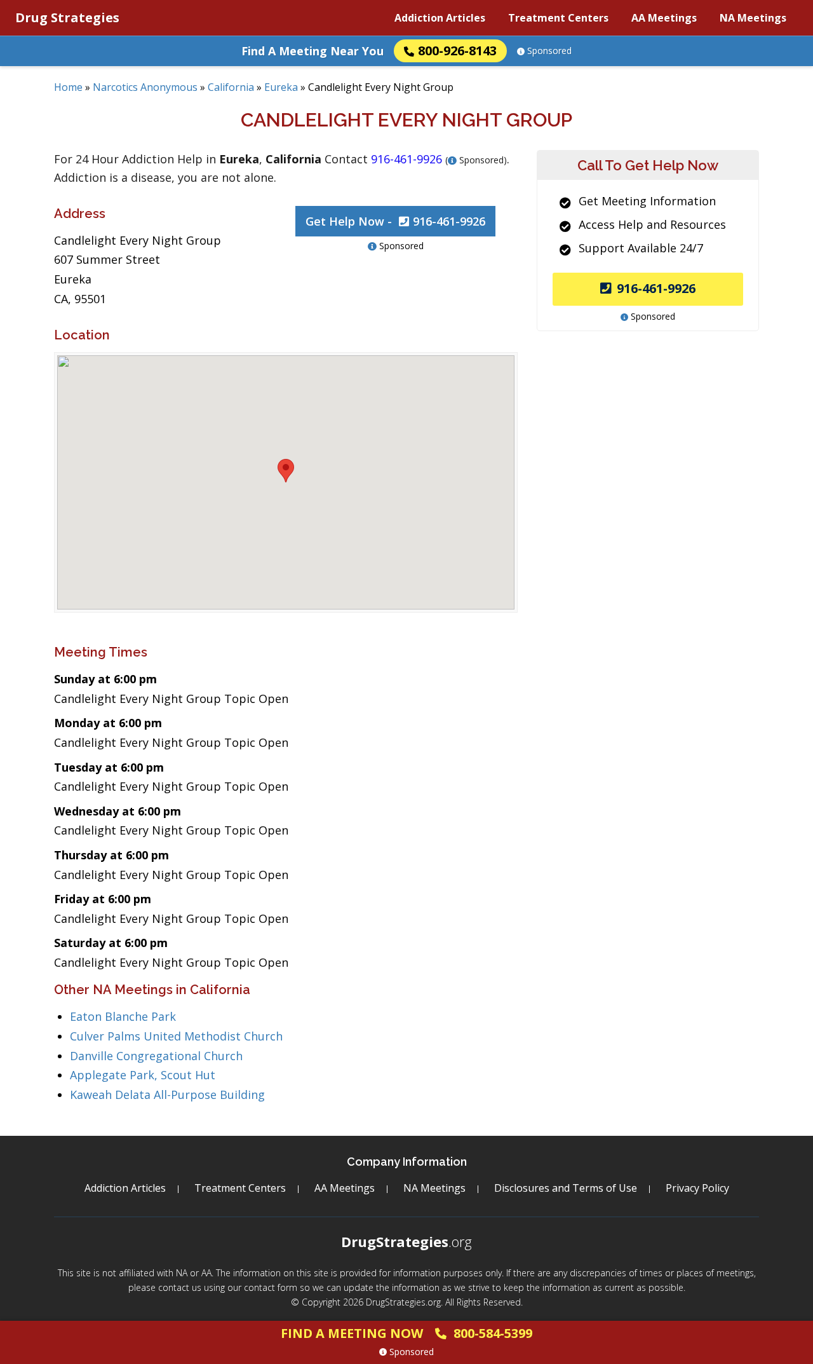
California (231, 87)
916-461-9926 (656, 288)
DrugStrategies (406, 1241)
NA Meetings (753, 18)
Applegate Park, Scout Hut (142, 1074)
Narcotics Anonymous (145, 87)
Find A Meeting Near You (312, 50)
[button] (286, 470)
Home (68, 87)
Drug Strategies (67, 17)
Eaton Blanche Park (123, 1016)
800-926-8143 (457, 50)
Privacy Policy (697, 1188)
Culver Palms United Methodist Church (176, 1036)
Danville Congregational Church (156, 1055)
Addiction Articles (439, 18)
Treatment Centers (558, 18)
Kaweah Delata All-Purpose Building (167, 1094)
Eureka (281, 87)
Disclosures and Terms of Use (565, 1188)
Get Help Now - (395, 221)
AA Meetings (664, 18)
